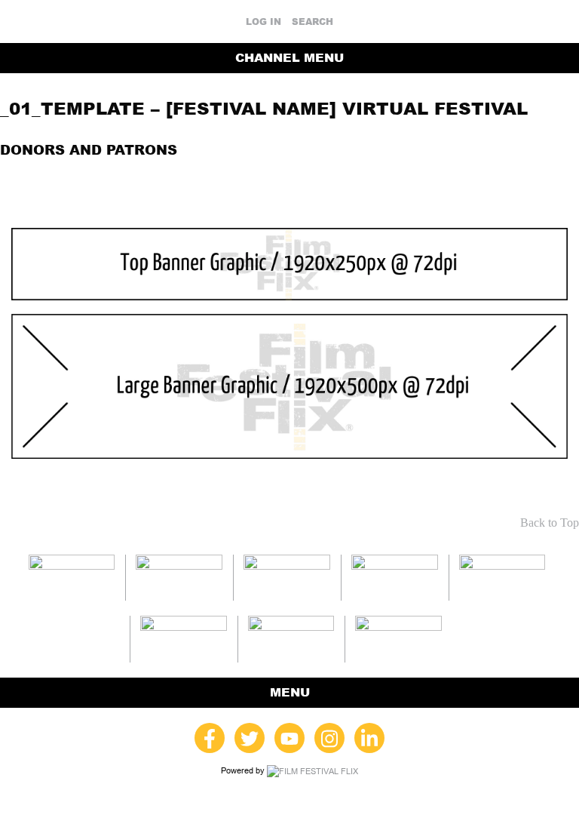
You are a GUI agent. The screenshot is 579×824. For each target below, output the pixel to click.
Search (312, 22)
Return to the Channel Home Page (462, 176)
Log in (263, 22)
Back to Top (549, 522)
